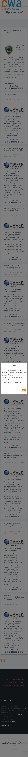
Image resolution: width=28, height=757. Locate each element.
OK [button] (24, 390)
